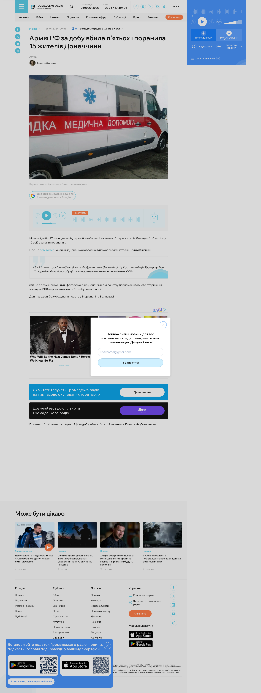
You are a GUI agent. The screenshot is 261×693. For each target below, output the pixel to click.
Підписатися (131, 362)
